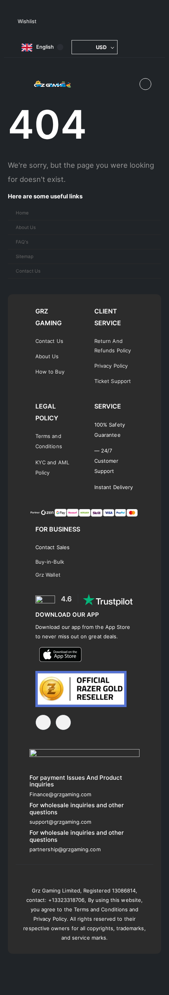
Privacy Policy (111, 366)
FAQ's (22, 242)
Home (22, 213)
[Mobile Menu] (23, 84)
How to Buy (49, 371)
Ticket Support (112, 381)
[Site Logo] (52, 84)
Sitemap (24, 256)
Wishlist (27, 21)
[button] (129, 84)
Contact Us (28, 271)
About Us (26, 227)
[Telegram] (43, 722)
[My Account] (145, 84)
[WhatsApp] (63, 722)
